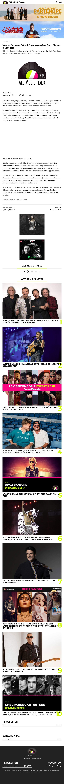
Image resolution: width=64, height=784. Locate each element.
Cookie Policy (39, 770)
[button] (27, 95)
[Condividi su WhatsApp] (13, 95)
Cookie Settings (55, 770)
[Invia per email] (30, 95)
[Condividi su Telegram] (23, 95)
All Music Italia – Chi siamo (11, 770)
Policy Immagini (47, 770)
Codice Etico (25, 770)
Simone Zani (7, 93)
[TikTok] (61, 766)
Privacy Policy (32, 770)
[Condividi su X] (20, 95)
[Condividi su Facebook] (16, 95)
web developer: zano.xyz (32, 772)
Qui (57, 103)
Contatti (20, 770)
